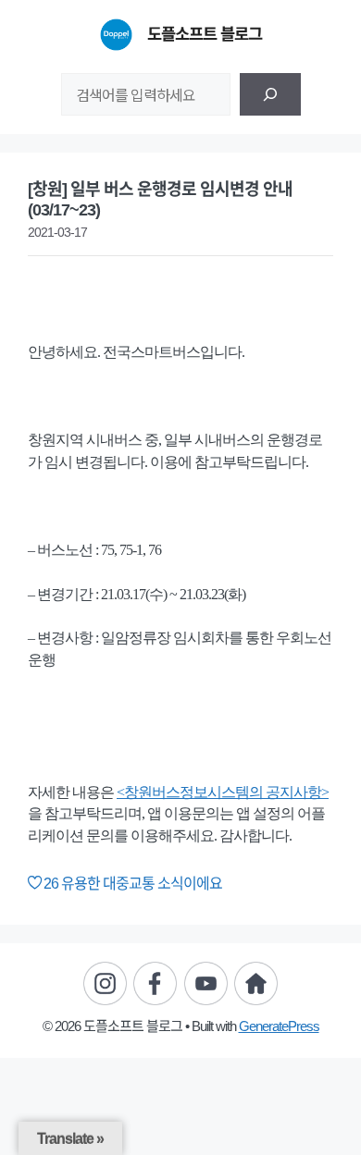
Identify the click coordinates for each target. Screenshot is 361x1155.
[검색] (270, 94)
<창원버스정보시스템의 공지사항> (223, 792)
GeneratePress (279, 1026)
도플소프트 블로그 (204, 34)
